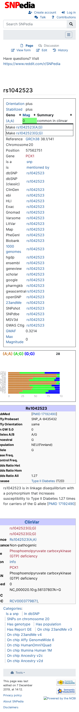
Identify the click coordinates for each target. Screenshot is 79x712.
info (13, 562)
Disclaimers (10, 707)
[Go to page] (71, 24)
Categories (12, 608)
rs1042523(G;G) (29, 133)
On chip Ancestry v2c (25, 655)
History (63, 50)
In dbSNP (32, 613)
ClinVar (32, 522)
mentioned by (38, 167)
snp (29, 161)
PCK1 (30, 156)
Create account (45, 12)
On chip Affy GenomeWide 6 (30, 640)
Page (29, 45)
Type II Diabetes (43, 481)
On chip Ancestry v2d (25, 661)
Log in (71, 12)
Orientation (15, 103)
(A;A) (10, 121)
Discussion (51, 45)
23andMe (14, 302)
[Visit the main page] (20, 4)
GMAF (11, 331)
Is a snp (12, 613)
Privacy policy (12, 695)
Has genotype (18, 624)
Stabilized (14, 109)
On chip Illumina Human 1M (29, 650)
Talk (43, 17)
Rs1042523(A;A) (23, 539)
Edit (44, 50)
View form (23, 50)
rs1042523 (35, 173)
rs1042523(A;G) (29, 127)
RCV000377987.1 (24, 601)
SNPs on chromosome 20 (28, 619)
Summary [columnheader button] (45, 115)
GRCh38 (33, 139)
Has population (48, 624)
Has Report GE (19, 629)
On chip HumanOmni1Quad (29, 645)
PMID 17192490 (44, 414)
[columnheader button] (29, 115)
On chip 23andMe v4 (24, 634)
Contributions (66, 17)
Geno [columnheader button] (10, 115)
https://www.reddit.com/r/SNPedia (31, 64)
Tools (19, 672)
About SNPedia (13, 701)
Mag (26, 115)
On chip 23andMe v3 (54, 629)
